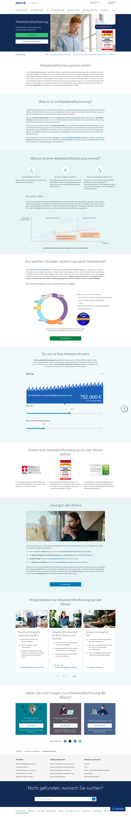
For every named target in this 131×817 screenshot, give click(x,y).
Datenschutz (40, 811)
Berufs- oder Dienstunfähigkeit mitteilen (96, 770)
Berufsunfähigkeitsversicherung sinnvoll (62, 764)
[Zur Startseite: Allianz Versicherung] (21, 3)
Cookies (60, 811)
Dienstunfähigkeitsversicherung (26, 770)
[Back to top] (124, 408)
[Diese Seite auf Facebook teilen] (65, 741)
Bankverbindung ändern (92, 777)
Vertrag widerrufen (21, 813)
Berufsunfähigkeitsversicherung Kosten (62, 767)
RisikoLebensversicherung (24, 773)
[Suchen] (94, 799)
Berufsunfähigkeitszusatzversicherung (62, 773)
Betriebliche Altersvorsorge (24, 777)
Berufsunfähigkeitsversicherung (26, 764)
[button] (111, 27)
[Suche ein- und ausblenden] (114, 10)
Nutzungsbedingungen (72, 811)
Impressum (31, 811)
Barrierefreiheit (51, 811)
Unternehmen (86, 811)
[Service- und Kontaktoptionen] (118, 809)
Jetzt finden (31, 725)
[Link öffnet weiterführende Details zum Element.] (107, 40)
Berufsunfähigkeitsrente (57, 777)
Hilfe (85, 767)
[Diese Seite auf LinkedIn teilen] (75, 741)
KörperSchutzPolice (22, 767)
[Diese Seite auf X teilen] (70, 741)
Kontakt (86, 764)
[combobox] (62, 799)
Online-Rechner (97, 811)
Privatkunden (34, 3)
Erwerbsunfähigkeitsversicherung (60, 770)
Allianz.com (107, 811)
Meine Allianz (88, 773)
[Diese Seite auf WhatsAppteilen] (80, 741)
